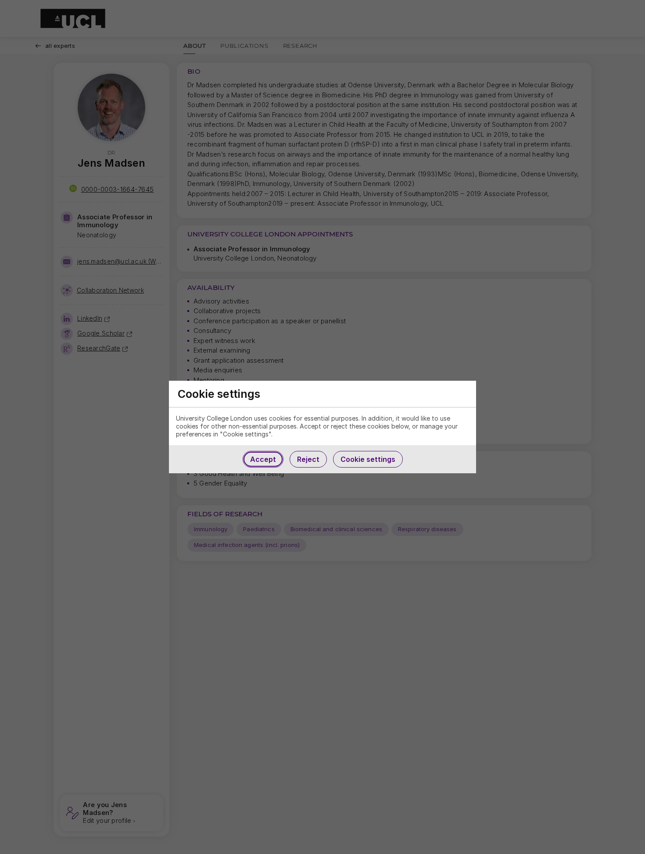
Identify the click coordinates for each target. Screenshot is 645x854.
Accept (263, 459)
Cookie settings (367, 459)
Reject (308, 459)
